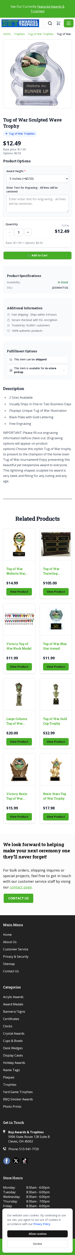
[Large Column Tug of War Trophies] (19, 694)
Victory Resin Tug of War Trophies (16, 796)
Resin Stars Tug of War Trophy (54, 796)
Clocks (7, 1026)
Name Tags (11, 1070)
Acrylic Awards (13, 997)
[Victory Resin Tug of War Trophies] (19, 769)
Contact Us (18, 898)
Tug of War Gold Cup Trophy (55, 721)
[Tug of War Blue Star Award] (56, 619)
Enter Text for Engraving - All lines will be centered (32, 189)
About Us (10, 942)
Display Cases (13, 1055)
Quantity (12, 224)
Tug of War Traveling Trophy (51, 571)
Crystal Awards (13, 1033)
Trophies (19, 34)
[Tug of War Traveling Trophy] (56, 544)
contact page (21, 887)
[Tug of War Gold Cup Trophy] (56, 694)
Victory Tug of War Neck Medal (18, 646)
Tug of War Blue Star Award (55, 646)
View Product (19, 591)
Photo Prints (12, 1106)
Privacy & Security (15, 956)
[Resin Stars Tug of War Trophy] (56, 769)
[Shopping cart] (58, 23)
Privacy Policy (41, 1224)
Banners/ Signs (14, 1011)
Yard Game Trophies (18, 1092)
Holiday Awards (14, 1063)
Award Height (16, 171)
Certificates (11, 1019)
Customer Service (15, 949)
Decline (37, 1244)
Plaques (8, 1077)
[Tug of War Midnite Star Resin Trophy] (19, 544)
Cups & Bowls (13, 1041)
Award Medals (13, 1004)
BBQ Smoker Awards (18, 1099)
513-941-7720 (29, 1149)
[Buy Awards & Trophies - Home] (24, 23)
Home (7, 34)
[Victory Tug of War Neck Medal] (19, 619)
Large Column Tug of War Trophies (16, 721)
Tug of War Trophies (41, 34)
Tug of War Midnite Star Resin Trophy (16, 571)
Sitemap (9, 964)
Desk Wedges (13, 1048)
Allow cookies (38, 1234)
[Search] (50, 23)
